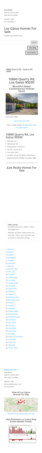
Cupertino (11, 263)
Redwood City (13, 314)
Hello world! (13, 225)
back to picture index (22, 121)
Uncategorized (13, 229)
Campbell (10, 260)
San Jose (11, 325)
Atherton (10, 249)
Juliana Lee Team (16, 227)
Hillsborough (13, 277)
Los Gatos (11, 286)
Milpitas (11, 294)
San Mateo (12, 328)
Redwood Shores (14, 317)
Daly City (10, 266)
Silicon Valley (13, 348)
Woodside (11, 345)
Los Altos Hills (13, 283)
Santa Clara (12, 331)
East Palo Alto (12, 269)
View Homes (31, 53)
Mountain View (13, 300)
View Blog (32, 48)
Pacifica (11, 306)
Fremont (11, 275)
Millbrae (11, 291)
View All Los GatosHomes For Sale (21, 393)
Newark (11, 303)
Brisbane (10, 255)
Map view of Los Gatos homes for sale (21, 414)
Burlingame (11, 258)
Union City (12, 342)
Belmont (10, 252)
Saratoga (11, 334)
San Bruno (12, 320)
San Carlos (12, 322)
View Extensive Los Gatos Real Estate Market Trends (21, 420)
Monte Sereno (13, 297)
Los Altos (11, 280)
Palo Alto (11, 308)
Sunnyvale (12, 339)
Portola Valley (13, 311)
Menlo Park (12, 289)
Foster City (11, 272)
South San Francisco (15, 337)
